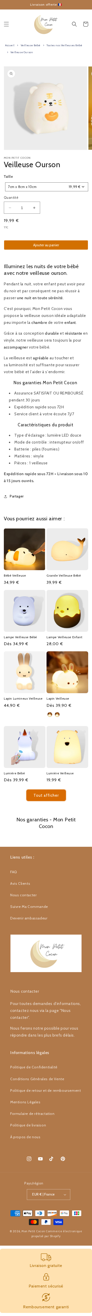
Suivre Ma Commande (29, 906)
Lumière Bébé (14, 773)
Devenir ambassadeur (28, 918)
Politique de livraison (28, 1125)
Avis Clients (20, 883)
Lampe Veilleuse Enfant (64, 637)
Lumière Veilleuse (60, 773)
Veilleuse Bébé (30, 45)
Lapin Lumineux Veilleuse (23, 698)
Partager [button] (17, 496)
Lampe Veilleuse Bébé (20, 637)
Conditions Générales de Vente (37, 1079)
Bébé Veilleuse (15, 575)
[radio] (50, 714)
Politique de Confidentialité (33, 1067)
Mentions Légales (25, 1102)
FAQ (13, 872)
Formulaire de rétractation (32, 1113)
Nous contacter (23, 895)
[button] (6, 24)
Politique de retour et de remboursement (45, 1090)
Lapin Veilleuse (58, 698)
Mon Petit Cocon (33, 1231)
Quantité (11, 197)
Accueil (9, 45)
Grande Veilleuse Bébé (64, 575)
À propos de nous (25, 1137)
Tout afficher (46, 795)
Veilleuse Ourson (21, 52)
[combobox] (46, 186)
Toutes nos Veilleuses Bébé (64, 45)
